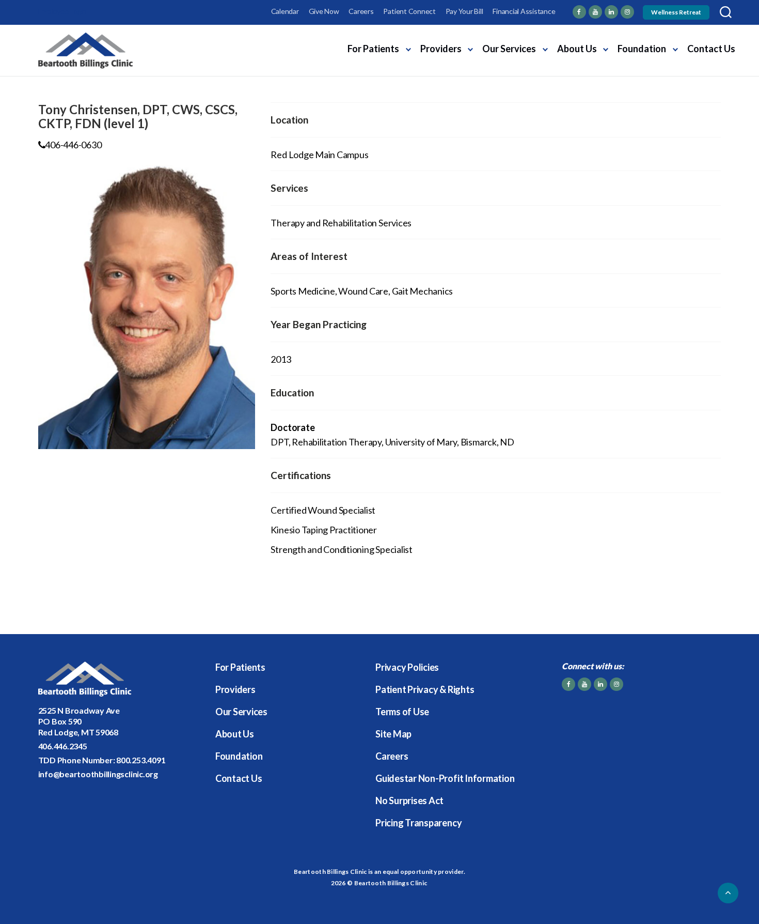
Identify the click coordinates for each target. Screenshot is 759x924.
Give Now (324, 11)
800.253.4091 (140, 760)
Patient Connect (409, 11)
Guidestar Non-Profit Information (444, 778)
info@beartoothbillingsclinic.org (98, 774)
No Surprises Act (409, 800)
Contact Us (711, 48)
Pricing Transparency (418, 822)
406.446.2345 (62, 746)
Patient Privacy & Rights (424, 689)
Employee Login (62, 11)
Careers (361, 11)
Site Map (393, 734)
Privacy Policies (407, 667)
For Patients (373, 48)
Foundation (642, 48)
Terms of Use (402, 711)
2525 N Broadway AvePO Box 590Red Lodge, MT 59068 (79, 721)
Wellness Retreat (676, 12)
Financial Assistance (524, 11)
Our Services (509, 48)
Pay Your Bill (464, 11)
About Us (577, 48)
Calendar (285, 11)
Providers (441, 48)
